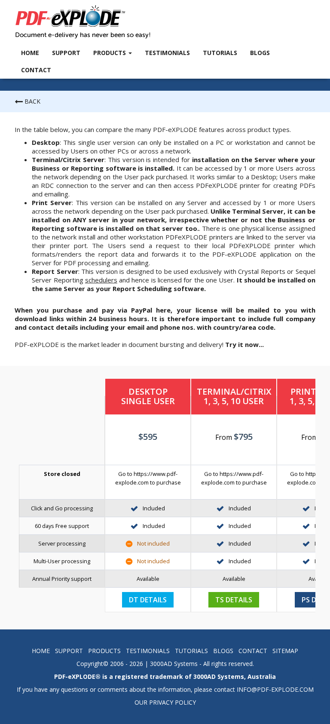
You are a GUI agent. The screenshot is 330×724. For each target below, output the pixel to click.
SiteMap (285, 651)
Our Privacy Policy (165, 702)
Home (30, 53)
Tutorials (220, 53)
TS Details (233, 599)
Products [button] (110, 53)
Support (66, 53)
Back (31, 101)
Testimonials (167, 53)
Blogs (260, 53)
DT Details (148, 599)
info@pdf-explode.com (275, 689)
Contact (36, 70)
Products (104, 651)
